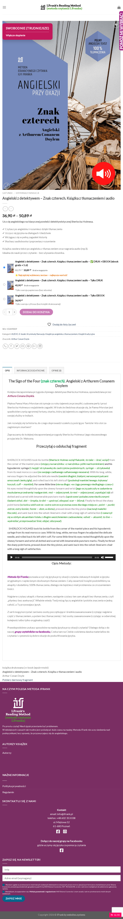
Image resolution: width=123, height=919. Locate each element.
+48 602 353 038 (66, 817)
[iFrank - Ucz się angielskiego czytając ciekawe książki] (61, 7)
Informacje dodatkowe (31, 370)
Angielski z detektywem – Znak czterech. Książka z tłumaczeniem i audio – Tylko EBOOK (60, 295)
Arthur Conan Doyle (20, 339)
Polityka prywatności (14, 786)
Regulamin (8, 792)
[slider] (109, 557)
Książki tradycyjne (86, 334)
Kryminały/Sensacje (27, 193)
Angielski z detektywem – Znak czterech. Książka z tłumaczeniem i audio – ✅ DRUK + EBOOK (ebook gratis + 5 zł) (66, 263)
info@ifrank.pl (65, 813)
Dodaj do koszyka (36, 311)
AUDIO (14, 334)
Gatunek (7, 193)
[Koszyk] (119, 7)
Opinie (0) (57, 370)
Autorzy (6, 752)
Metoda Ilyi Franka (17, 576)
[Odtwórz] (11, 557)
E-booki (22, 334)
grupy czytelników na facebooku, (32, 631)
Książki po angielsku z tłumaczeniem (61, 334)
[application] (61, 557)
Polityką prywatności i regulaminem (43, 892)
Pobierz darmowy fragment (17, 679)
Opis (7, 370)
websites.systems (76, 914)
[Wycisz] (102, 557)
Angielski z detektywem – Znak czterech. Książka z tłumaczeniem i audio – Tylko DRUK (59, 280)
